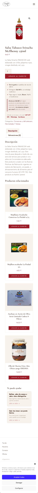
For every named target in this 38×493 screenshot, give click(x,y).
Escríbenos (21, 117)
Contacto (5, 450)
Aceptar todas (19, 477)
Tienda (4, 443)
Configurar (19, 488)
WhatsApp (14, 117)
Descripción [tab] (12, 131)
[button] (35, 464)
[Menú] (34, 4)
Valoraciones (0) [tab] (14, 135)
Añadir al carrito (17, 76)
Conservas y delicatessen (23, 121)
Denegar (19, 483)
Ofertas (4, 454)
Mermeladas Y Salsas (12, 124)
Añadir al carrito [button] (19, 226)
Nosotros (5, 447)
